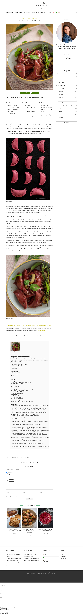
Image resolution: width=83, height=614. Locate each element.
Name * (1, 607)
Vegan (29, 18)
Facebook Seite (41, 330)
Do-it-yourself (68, 82)
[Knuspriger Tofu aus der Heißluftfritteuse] (29, 518)
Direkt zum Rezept (25, 92)
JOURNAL (28, 12)
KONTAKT (49, 12)
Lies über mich (9, 565)
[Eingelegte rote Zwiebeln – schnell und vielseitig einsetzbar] (45, 518)
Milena (27, 22)
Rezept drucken (35, 92)
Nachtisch (68, 102)
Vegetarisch (68, 117)
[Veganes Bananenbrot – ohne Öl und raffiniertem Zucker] (14, 518)
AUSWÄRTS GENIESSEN (20, 12)
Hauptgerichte (24, 18)
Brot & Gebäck (68, 88)
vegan (28, 457)
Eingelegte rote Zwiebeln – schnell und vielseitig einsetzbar (45, 530)
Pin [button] (16, 352)
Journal (67, 76)
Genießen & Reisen (67, 73)
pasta (19, 457)
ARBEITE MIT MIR (41, 12)
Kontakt (62, 554)
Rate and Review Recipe (4, 609)
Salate (68, 108)
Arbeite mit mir (27, 562)
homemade (14, 457)
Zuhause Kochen (35, 18)
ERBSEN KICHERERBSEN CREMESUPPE (41, 325)
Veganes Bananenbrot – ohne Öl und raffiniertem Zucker (14, 530)
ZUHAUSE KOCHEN (9, 12)
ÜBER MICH (34, 12)
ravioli (23, 457)
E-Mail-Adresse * (4, 608)
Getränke (68, 94)
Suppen (68, 111)
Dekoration (68, 79)
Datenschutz (63, 558)
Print (12, 352)
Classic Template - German (13, 469)
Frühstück (68, 91)
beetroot (8, 457)
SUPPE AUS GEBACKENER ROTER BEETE (21, 325)
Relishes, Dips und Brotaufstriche (68, 105)
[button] (11, 353)
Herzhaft (68, 100)
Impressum (63, 556)
